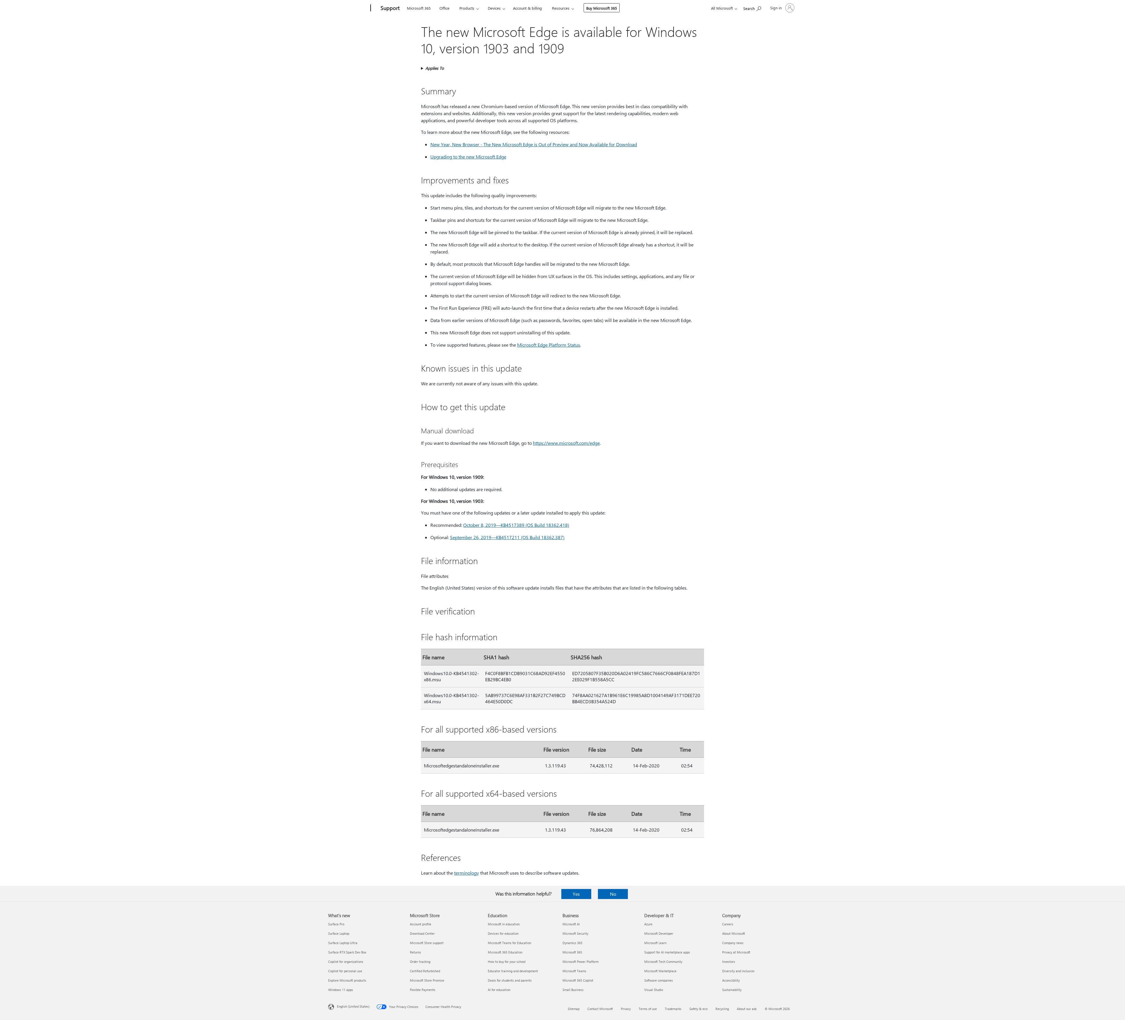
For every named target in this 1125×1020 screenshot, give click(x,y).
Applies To (434, 68)
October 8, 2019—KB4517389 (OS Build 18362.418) (516, 525)
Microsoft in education (504, 924)
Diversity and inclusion (738, 971)
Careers (727, 924)
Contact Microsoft (600, 1009)
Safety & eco (698, 1009)
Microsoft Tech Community (663, 961)
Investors (728, 961)
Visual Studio (653, 989)
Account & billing (527, 8)
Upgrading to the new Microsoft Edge (468, 157)
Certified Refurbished (425, 971)
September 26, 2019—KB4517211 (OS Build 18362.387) (507, 537)
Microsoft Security (575, 933)
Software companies (658, 980)
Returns (415, 952)
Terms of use (648, 1009)
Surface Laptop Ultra (342, 943)
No (613, 894)
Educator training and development (513, 971)
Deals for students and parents (510, 980)
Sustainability (732, 989)
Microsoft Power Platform (580, 961)
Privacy (626, 1009)
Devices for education (503, 933)
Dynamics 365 (572, 943)
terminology (466, 873)
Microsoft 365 (419, 8)
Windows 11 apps (340, 989)
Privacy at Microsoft (736, 952)
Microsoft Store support (427, 943)
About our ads (747, 1009)
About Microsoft (733, 933)
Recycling (722, 1009)
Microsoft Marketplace (660, 971)
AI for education (499, 989)
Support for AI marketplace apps (667, 952)
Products (466, 8)
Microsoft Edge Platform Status (548, 345)
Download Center (422, 933)
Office (444, 8)
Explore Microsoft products (347, 980)
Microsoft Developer (658, 933)
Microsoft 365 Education (505, 952)
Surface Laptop (338, 933)
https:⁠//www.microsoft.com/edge (566, 443)
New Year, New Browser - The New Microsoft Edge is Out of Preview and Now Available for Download (533, 144)
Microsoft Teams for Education (509, 943)
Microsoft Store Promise (427, 980)
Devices (494, 8)
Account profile (420, 924)
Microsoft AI (571, 924)
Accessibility (731, 980)
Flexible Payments (422, 989)
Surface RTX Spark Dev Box (347, 952)
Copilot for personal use (345, 971)
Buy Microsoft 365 (601, 8)
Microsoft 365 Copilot (577, 980)
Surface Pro (336, 924)
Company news (733, 943)
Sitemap (573, 1009)
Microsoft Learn (655, 943)
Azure (648, 924)
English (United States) (353, 1006)
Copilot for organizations (345, 961)
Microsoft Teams (574, 971)
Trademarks (673, 1009)
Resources (561, 8)
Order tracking (420, 961)
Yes (576, 894)
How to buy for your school (507, 961)
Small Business (573, 989)
